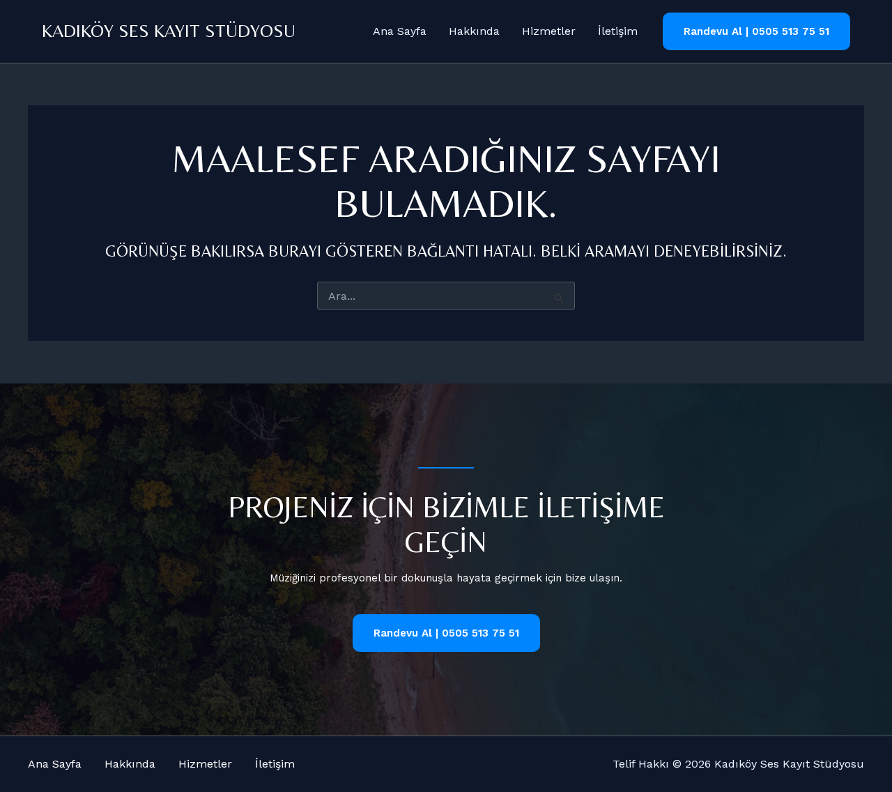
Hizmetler (549, 31)
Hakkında (474, 31)
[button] (756, 32)
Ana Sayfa (399, 31)
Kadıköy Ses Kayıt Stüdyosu (168, 30)
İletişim (618, 31)
